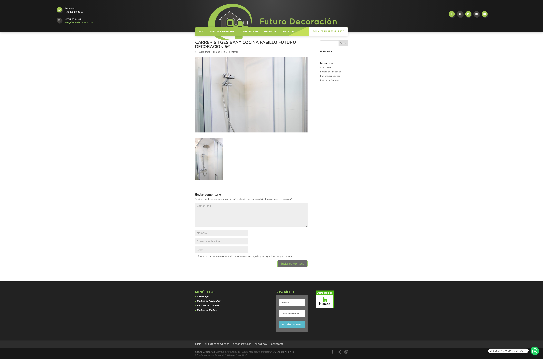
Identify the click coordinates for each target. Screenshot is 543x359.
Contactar (288, 31)
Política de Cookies (329, 80)
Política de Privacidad (330, 72)
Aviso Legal (325, 67)
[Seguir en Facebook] (452, 14)
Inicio (201, 31)
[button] (535, 351)
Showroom (270, 31)
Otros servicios (249, 31)
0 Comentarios (231, 52)
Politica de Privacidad (236, 355)
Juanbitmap (204, 52)
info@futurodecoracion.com (79, 22)
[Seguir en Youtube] (485, 14)
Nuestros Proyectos (222, 31)
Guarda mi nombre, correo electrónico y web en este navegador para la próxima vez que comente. (245, 256)
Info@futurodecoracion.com (209, 355)
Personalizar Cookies (330, 76)
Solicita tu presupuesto (328, 31)
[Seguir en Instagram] (476, 14)
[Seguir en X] (460, 14)
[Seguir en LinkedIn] (468, 14)
